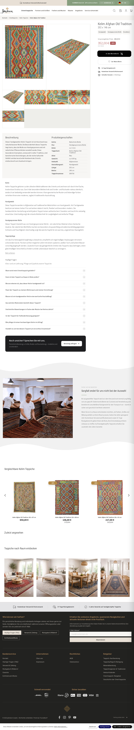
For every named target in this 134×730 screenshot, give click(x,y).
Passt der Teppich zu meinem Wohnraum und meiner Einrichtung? (29, 290)
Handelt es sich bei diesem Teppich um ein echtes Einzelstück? (28, 329)
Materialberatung (109, 665)
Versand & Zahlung (30, 633)
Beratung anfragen (70, 344)
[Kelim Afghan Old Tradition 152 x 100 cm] (66, 497)
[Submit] (100, 639)
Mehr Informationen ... (60, 727)
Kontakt (5, 658)
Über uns (39, 658)
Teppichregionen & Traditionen (114, 669)
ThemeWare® (43, 718)
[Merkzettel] (120, 10)
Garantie (6, 672)
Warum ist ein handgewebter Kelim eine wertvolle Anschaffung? (29, 296)
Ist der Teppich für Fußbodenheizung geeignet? (23, 316)
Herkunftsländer (109, 672)
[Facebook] (59, 717)
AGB (71, 658)
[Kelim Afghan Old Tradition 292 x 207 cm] (24, 497)
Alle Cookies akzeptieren (122, 727)
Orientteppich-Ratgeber (112, 676)
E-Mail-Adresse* (75, 630)
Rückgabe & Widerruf (49, 633)
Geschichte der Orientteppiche (114, 679)
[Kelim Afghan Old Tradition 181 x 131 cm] (109, 497)
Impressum (40, 662)
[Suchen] (114, 10)
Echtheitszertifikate (11, 638)
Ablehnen (92, 727)
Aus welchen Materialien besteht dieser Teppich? (23, 303)
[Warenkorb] (131, 10)
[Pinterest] (69, 717)
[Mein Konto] (126, 10)
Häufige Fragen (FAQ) (11, 633)
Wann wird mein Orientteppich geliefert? (20, 270)
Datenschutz (74, 662)
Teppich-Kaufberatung (111, 658)
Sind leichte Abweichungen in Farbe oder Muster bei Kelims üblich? (29, 309)
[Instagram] (64, 717)
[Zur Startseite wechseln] (7, 10)
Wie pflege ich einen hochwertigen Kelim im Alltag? (24, 322)
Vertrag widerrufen (120, 717)
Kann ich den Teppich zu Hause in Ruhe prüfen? (22, 277)
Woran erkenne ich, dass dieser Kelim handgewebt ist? (25, 283)
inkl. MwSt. (101, 46)
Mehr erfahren (10, 253)
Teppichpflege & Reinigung (113, 662)
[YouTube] (74, 717)
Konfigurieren (105, 727)
